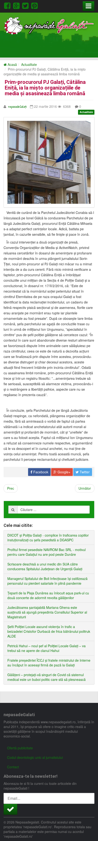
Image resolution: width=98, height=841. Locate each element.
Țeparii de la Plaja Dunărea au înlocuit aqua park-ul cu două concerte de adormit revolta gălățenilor (48, 595)
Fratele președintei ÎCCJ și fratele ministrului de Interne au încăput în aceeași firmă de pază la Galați (48, 662)
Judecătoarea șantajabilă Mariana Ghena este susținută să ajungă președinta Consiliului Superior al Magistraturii (47, 612)
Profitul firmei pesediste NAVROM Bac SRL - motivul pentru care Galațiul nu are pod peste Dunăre (46, 552)
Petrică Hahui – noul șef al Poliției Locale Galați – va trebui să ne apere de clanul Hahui (46, 648)
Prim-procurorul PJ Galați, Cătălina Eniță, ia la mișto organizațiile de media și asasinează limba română (45, 87)
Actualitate (29, 64)
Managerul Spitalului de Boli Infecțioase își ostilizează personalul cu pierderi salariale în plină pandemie (47, 581)
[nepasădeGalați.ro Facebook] (8, 5)
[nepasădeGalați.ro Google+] (17, 5)
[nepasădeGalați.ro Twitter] (26, 5)
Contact (13, 766)
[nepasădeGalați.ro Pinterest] (34, 5)
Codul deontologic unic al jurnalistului (35, 757)
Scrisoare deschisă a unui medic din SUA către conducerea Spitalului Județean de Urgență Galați (44, 566)
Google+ (63, 472)
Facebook (40, 472)
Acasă (12, 64)
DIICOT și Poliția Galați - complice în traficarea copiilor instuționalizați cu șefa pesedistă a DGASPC (48, 537)
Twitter (84, 472)
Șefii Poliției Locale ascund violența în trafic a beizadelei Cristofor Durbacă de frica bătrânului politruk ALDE (48, 631)
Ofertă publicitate (20, 748)
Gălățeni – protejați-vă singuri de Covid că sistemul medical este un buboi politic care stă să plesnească (46, 677)
